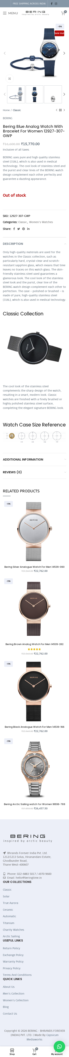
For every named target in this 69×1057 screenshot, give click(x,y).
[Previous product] (56, 110)
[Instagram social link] (56, 3)
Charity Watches (13, 929)
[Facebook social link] (52, 3)
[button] (59, 1046)
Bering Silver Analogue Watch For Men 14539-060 (34, 567)
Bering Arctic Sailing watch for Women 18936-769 (34, 804)
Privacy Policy (12, 968)
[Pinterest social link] (23, 228)
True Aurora (10, 903)
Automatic (9, 916)
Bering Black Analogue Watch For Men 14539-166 (34, 727)
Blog (6, 1006)
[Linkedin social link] (28, 228)
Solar (6, 896)
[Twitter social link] (18, 228)
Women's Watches (41, 222)
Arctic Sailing (11, 936)
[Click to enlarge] (9, 79)
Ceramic (8, 909)
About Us (9, 986)
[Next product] (64, 110)
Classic (17, 110)
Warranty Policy (13, 961)
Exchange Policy (13, 955)
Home (6, 110)
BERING (7, 118)
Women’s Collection (16, 1000)
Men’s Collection (13, 993)
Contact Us (10, 1013)
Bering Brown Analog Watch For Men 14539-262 (34, 644)
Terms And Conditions (17, 974)
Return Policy (11, 948)
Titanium (8, 923)
